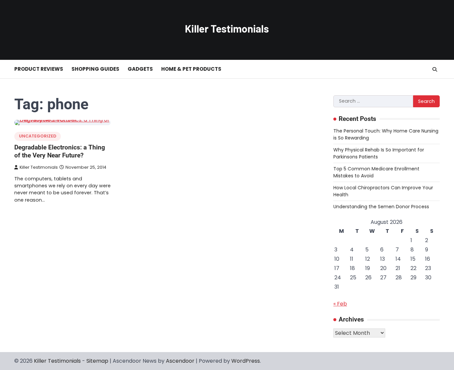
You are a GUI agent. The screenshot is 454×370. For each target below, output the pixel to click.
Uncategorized (37, 136)
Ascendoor (180, 361)
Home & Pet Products (191, 68)
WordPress (245, 361)
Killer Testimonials (39, 167)
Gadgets (140, 68)
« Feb (340, 304)
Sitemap (97, 361)
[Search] (435, 69)
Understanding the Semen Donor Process (381, 206)
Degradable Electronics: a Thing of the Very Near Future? (59, 151)
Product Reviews (38, 68)
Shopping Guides (95, 68)
